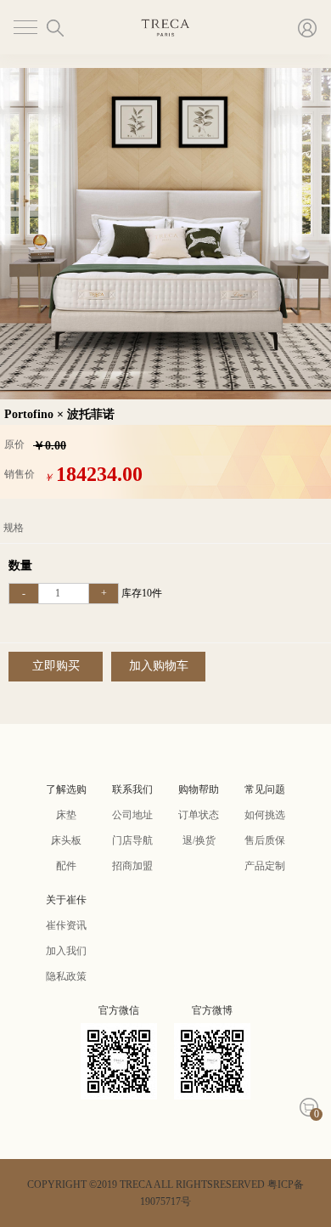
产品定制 (264, 866)
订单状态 (198, 815)
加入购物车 (158, 665)
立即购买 (56, 665)
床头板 (66, 840)
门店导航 (132, 840)
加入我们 (66, 951)
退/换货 (199, 840)
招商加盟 (132, 866)
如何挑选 (264, 815)
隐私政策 (66, 976)
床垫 (66, 815)
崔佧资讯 (66, 925)
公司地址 (132, 815)
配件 (66, 866)
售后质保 (264, 840)
